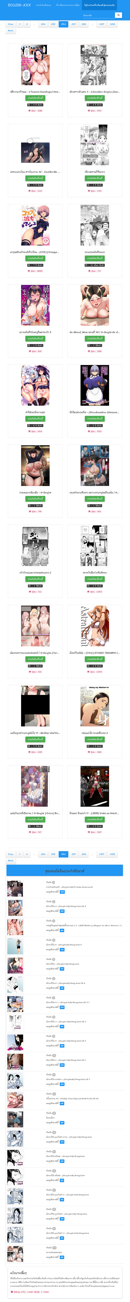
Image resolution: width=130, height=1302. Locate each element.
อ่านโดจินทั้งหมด (43, 5)
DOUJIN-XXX (19, 5)
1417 (101, 24)
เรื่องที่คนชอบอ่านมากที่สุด (68, 5)
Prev (10, 24)
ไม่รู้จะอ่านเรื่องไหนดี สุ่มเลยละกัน (99, 5)
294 (43, 24)
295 (53, 24)
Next (10, 31)
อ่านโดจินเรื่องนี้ (35, 98)
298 (84, 24)
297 (74, 24)
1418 (112, 24)
